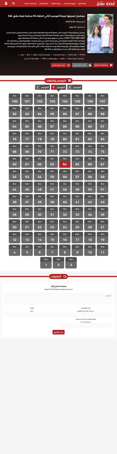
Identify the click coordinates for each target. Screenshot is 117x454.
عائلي (22, 54)
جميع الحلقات (56, 3)
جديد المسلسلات (59, 54)
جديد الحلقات (72, 54)
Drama (82, 54)
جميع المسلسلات (69, 3)
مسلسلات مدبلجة (31, 3)
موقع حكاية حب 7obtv (49, 58)
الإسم (31, 308)
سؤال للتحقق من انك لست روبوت (85, 319)
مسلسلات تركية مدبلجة (76, 58)
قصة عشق (82, 3)
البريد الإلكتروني (85, 308)
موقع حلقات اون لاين (31, 58)
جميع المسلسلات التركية (41, 54)
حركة (28, 54)
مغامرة (62, 58)
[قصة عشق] (106, 3)
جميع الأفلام (44, 3)
